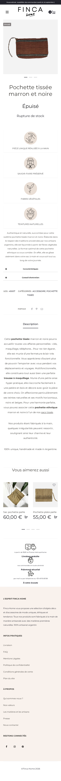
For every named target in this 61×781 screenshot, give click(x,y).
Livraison (7, 645)
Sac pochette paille (14, 512)
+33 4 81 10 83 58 (42, 578)
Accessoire (39, 291)
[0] (53, 12)
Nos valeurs (9, 705)
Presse (6, 718)
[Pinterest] (23, 746)
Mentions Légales (11, 658)
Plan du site (9, 678)
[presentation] (5, 495)
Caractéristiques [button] (30, 269)
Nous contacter (11, 725)
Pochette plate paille (44, 512)
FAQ (5, 652)
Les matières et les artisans (16, 712)
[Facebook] (6, 746)
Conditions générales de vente (18, 671)
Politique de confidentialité (16, 665)
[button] (25, 76)
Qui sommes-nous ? (13, 698)
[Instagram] (14, 746)
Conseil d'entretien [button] (30, 278)
